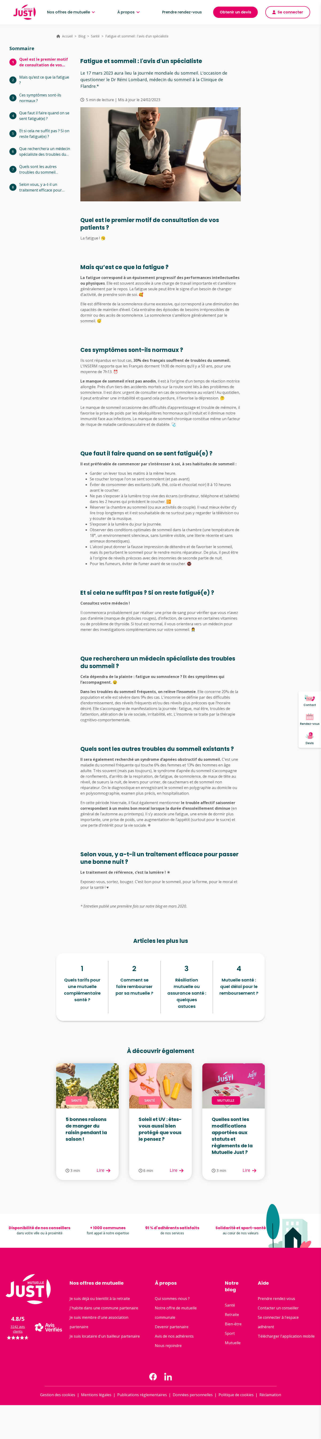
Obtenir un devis (235, 12)
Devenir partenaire (171, 1326)
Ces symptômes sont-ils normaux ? (40, 97)
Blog (81, 36)
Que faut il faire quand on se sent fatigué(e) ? (44, 115)
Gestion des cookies (57, 1394)
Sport (230, 1333)
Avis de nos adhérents (174, 1336)
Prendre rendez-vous (182, 12)
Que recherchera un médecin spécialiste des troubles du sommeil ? (44, 151)
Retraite (232, 1314)
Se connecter (290, 12)
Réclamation (270, 1394)
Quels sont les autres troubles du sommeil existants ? (38, 169)
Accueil (67, 36)
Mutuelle (233, 1342)
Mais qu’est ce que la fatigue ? (44, 80)
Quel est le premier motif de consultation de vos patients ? (43, 62)
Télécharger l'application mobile (286, 1336)
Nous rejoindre (168, 1345)
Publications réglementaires (142, 1394)
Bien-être (233, 1324)
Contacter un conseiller (278, 1308)
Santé (95, 36)
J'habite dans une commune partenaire (104, 1308)
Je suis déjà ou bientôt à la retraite (100, 1298)
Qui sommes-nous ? (172, 1298)
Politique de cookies (236, 1394)
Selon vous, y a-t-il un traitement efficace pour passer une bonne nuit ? (40, 187)
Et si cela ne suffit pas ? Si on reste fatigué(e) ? (44, 133)
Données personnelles (193, 1394)
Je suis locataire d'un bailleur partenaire (105, 1336)
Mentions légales (96, 1394)
